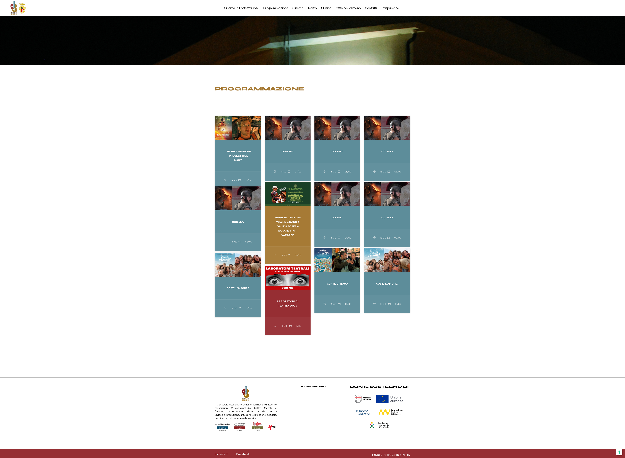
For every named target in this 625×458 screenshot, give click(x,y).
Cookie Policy (401, 454)
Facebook (243, 454)
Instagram (221, 454)
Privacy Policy (381, 454)
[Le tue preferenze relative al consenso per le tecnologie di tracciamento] (619, 452)
